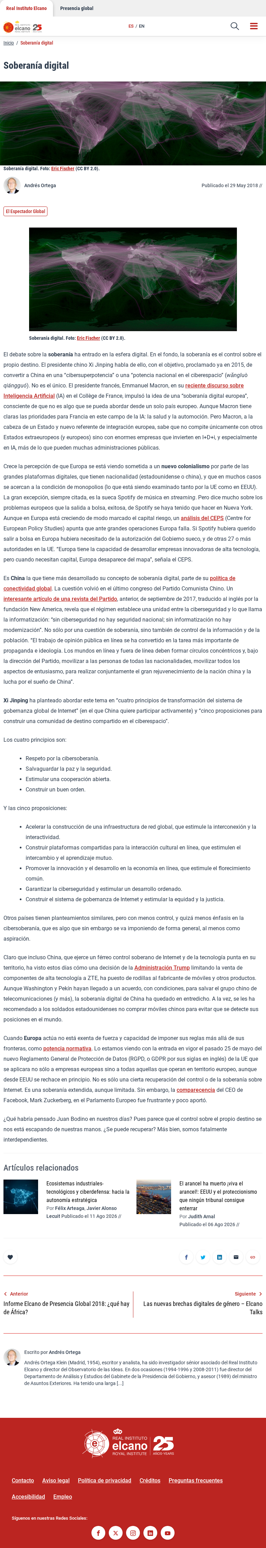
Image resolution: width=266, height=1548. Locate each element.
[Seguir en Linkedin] (150, 1533)
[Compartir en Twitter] (203, 1257)
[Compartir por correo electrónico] (236, 1257)
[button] (234, 26)
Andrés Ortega (40, 185)
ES (131, 26)
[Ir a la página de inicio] (25, 29)
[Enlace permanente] (253, 1257)
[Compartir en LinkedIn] (220, 1257)
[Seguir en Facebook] (98, 1533)
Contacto (23, 1480)
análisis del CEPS (202, 518)
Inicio (8, 43)
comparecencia (196, 1090)
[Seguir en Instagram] (133, 1533)
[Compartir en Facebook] (186, 1257)
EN (141, 26)
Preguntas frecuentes (196, 1480)
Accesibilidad (28, 1496)
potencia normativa (67, 1048)
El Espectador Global (25, 211)
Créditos (150, 1480)
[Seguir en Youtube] (168, 1533)
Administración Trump (162, 967)
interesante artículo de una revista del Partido (60, 599)
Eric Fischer (62, 168)
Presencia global (77, 8)
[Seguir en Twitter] (116, 1533)
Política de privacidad (104, 1480)
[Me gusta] (10, 1257)
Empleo (62, 1496)
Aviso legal (56, 1480)
